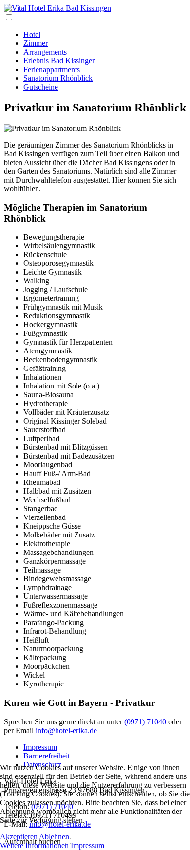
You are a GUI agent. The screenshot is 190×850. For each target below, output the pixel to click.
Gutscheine (40, 87)
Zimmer (35, 43)
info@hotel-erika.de (66, 730)
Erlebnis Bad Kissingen (59, 60)
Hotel (31, 34)
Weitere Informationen (34, 845)
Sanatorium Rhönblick (58, 78)
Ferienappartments (51, 69)
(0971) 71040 (145, 722)
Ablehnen (54, 836)
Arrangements (45, 52)
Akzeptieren (19, 836)
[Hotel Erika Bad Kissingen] (57, 8)
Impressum (40, 747)
